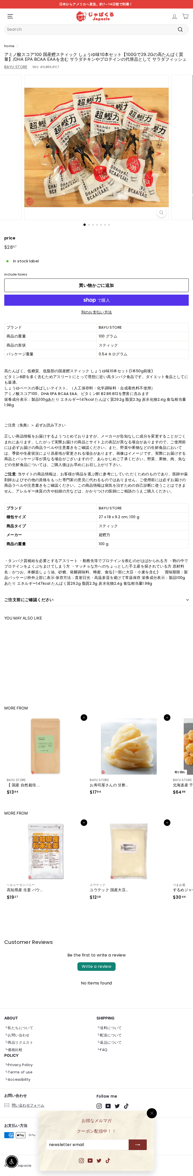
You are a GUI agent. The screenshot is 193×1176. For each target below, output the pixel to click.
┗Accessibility (17, 1079)
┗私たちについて (18, 1027)
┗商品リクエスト (18, 1042)
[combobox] (96, 29)
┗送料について (109, 1027)
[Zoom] (161, 212)
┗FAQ (102, 1049)
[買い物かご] (185, 16)
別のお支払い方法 (96, 312)
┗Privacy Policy (18, 1064)
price (9, 238)
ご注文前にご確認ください (29, 600)
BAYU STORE (15, 66)
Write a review (97, 966)
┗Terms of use (18, 1072)
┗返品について (109, 1042)
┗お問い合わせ (17, 1035)
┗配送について (109, 1035)
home (9, 46)
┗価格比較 (13, 1049)
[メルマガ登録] (138, 1145)
